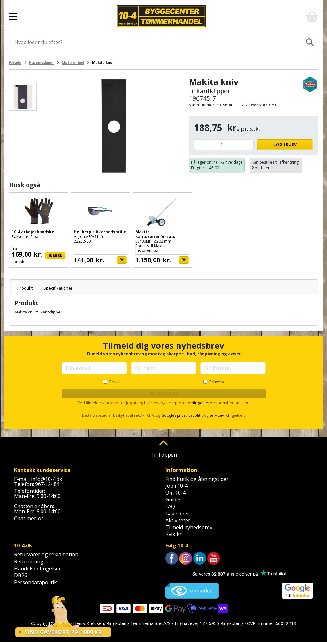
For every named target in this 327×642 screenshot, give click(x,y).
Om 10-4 (175, 492)
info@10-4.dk (46, 479)
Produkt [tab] (25, 288)
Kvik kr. (174, 534)
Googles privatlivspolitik (182, 415)
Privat (114, 381)
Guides (173, 499)
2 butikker (261, 168)
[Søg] (310, 42)
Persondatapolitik (35, 582)
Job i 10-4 (176, 485)
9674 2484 (47, 484)
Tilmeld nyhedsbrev (188, 527)
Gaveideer (177, 513)
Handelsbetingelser (37, 568)
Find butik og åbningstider (197, 479)
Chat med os (29, 518)
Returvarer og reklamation (46, 554)
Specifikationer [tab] (57, 288)
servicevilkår (220, 415)
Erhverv (216, 381)
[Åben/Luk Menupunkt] (13, 16)
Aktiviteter (177, 520)
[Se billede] (23, 97)
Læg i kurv (285, 144)
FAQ (170, 506)
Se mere (55, 255)
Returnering (28, 561)
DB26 (20, 575)
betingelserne (201, 403)
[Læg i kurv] (122, 260)
